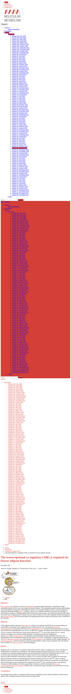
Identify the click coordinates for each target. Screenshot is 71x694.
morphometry (9, 641)
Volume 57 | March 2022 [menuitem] (19, 124)
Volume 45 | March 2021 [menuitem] (19, 145)
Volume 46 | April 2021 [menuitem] (19, 143)
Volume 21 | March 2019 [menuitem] (19, 185)
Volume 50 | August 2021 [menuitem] (19, 136)
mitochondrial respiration (16, 665)
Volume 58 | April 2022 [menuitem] (19, 123)
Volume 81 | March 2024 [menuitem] (19, 83)
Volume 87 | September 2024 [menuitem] (20, 73)
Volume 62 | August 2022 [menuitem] (19, 116)
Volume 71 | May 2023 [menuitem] (18, 99)
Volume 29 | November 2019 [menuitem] (20, 171)
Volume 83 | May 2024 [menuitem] (18, 79)
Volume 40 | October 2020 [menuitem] (19, 153)
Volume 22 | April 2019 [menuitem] (19, 183)
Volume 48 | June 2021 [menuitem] (18, 140)
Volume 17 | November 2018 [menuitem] (20, 191)
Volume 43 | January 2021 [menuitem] (19, 148)
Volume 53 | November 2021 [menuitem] (20, 131)
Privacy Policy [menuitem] (8, 5)
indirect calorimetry (17, 642)
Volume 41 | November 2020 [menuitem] (20, 151)
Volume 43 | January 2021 (13, 551)
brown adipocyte (26, 625)
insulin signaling (15, 639)
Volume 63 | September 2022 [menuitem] (20, 114)
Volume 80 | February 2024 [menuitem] (20, 84)
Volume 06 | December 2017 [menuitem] (20, 193)
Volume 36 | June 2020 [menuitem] (18, 160)
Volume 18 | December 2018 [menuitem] (20, 190)
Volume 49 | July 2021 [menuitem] (18, 138)
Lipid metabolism (37, 639)
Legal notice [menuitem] (8, 7)
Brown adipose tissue (7, 606)
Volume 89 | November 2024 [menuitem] (20, 69)
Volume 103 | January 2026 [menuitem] (20, 46)
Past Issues (8, 549)
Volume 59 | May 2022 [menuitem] (18, 121)
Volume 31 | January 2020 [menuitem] (19, 168)
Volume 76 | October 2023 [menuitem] (19, 91)
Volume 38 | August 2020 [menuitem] (19, 156)
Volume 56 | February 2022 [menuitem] (20, 126)
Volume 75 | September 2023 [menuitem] (20, 93)
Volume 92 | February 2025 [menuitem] (20, 64)
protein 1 (21, 611)
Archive (3, 379)
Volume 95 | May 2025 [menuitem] (18, 59)
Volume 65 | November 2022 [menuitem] (20, 111)
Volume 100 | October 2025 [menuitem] (20, 51)
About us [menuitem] (7, 27)
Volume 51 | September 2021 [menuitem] (20, 134)
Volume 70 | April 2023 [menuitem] (19, 101)
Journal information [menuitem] (14, 29)
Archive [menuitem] (6, 32)
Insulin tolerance (18, 636)
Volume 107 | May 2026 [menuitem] (19, 39)
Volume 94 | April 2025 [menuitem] (19, 61)
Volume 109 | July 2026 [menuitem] (19, 36)
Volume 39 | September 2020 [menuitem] (20, 155)
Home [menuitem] (6, 2)
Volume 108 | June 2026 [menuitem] (19, 37)
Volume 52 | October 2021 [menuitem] (19, 133)
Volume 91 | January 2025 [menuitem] (19, 66)
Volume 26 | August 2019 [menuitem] (19, 176)
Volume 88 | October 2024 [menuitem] (19, 71)
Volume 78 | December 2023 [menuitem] (20, 88)
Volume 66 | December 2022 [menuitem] (20, 109)
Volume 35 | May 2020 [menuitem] (18, 161)
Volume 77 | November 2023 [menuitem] (20, 89)
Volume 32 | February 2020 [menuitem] (20, 166)
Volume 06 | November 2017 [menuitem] (20, 195)
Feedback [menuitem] (7, 4)
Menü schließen (5, 202)
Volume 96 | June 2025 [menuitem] (18, 57)
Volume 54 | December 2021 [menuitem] (20, 129)
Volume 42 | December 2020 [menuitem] (20, 150)
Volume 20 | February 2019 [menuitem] (20, 186)
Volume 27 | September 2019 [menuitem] (20, 175)
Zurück (3, 682)
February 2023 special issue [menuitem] (20, 106)
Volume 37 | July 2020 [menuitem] (18, 158)
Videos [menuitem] (10, 196)
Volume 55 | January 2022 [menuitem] (19, 128)
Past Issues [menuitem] (11, 34)
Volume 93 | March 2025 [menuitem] (19, 63)
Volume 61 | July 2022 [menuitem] (18, 118)
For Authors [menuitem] (7, 31)
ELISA (5, 639)
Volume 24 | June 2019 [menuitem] (18, 180)
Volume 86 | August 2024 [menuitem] (19, 74)
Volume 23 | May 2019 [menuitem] (18, 181)
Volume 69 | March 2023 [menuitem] (19, 103)
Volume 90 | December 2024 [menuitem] (20, 68)
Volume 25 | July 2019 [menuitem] (18, 178)
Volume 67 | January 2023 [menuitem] (19, 108)
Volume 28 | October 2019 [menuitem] (19, 173)
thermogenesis (29, 606)
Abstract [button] (6, 597)
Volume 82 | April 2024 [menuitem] (19, 81)
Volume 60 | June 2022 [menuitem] (18, 119)
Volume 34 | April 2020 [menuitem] (19, 163)
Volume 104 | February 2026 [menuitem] (20, 44)
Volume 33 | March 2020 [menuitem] (19, 165)
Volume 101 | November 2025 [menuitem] (20, 49)
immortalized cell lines (36, 629)
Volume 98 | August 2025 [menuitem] (19, 54)
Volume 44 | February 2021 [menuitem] (20, 146)
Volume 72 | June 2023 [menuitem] (18, 98)
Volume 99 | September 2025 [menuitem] (20, 52)
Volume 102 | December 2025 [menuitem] (20, 47)
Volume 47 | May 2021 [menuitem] (18, 141)
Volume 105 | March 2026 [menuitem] (19, 42)
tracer (7, 636)
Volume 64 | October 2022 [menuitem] (19, 113)
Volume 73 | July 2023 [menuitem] (18, 96)
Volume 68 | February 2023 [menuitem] (20, 104)
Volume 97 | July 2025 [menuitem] (18, 56)
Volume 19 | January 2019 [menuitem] (19, 188)
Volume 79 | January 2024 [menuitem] (19, 86)
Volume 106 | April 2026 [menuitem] (19, 41)
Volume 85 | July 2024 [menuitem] (18, 76)
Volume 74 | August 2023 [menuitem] (19, 94)
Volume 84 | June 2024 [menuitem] (18, 78)
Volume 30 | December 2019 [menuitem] (20, 170)
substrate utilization (8, 616)
